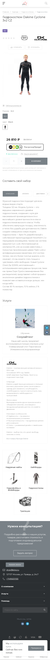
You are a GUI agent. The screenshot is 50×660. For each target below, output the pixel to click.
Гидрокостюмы (36, 488)
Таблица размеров (13, 106)
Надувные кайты (14, 467)
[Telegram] (46, 327)
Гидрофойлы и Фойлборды (14, 489)
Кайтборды (36, 467)
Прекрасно (36, 648)
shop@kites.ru (12, 570)
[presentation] (47, 193)
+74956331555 (12, 579)
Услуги (4, 594)
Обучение (25, 333)
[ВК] (46, 332)
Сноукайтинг (25, 337)
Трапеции (25, 511)
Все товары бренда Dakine (17, 439)
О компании (7, 586)
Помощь (5, 601)
